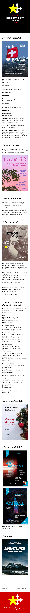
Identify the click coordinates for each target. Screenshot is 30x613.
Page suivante (22, 588)
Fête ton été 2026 (10, 145)
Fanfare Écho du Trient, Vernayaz (15, 608)
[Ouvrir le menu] (15, 29)
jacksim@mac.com (8, 386)
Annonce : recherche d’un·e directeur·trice (12, 303)
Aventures (7, 536)
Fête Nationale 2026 (12, 38)
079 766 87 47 (6, 387)
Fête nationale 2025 (12, 447)
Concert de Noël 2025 (13, 401)
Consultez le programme (9, 294)
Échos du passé (9, 222)
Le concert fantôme (11, 198)
